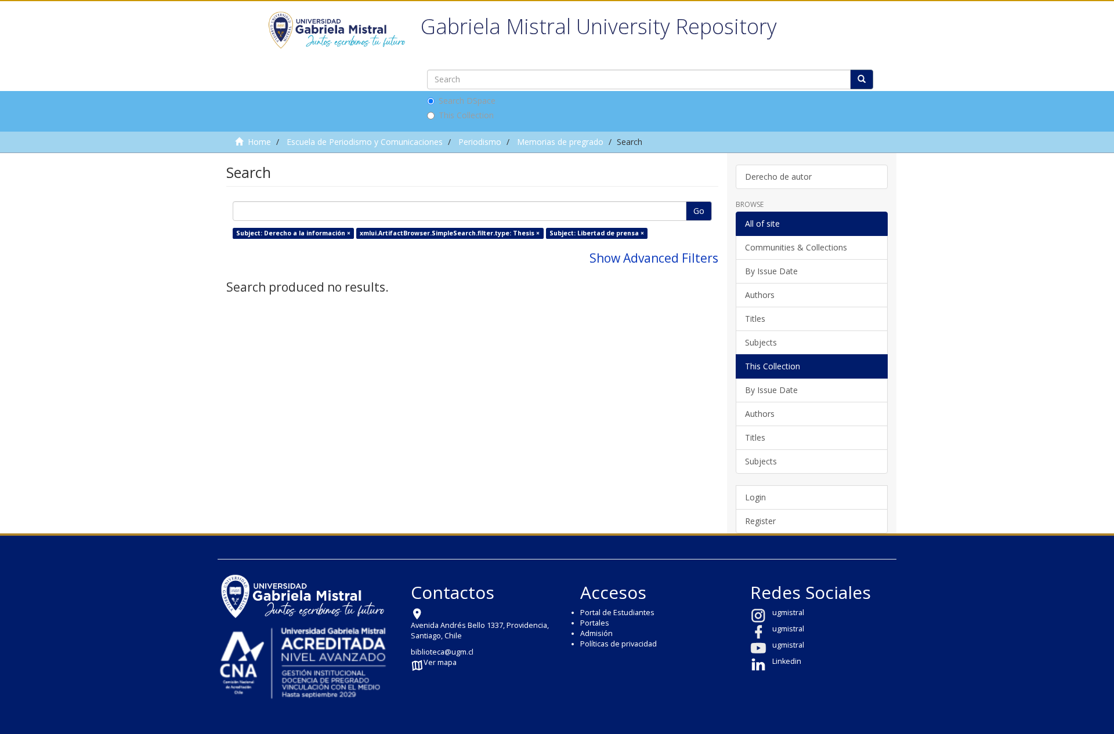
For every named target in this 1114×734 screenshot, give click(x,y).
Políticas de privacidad (618, 644)
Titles (755, 318)
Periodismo (479, 141)
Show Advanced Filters (653, 258)
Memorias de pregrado (560, 141)
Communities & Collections (796, 247)
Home (259, 141)
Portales (594, 623)
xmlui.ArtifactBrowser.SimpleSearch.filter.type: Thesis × (450, 233)
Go (698, 210)
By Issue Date (771, 271)
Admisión (596, 633)
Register (760, 520)
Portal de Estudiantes (617, 612)
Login (755, 497)
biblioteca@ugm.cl (442, 652)
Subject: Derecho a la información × (293, 233)
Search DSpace (467, 100)
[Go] (861, 79)
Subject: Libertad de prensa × (596, 233)
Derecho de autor (778, 176)
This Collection (466, 115)
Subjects (761, 342)
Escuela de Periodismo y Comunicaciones (365, 141)
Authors (760, 294)
